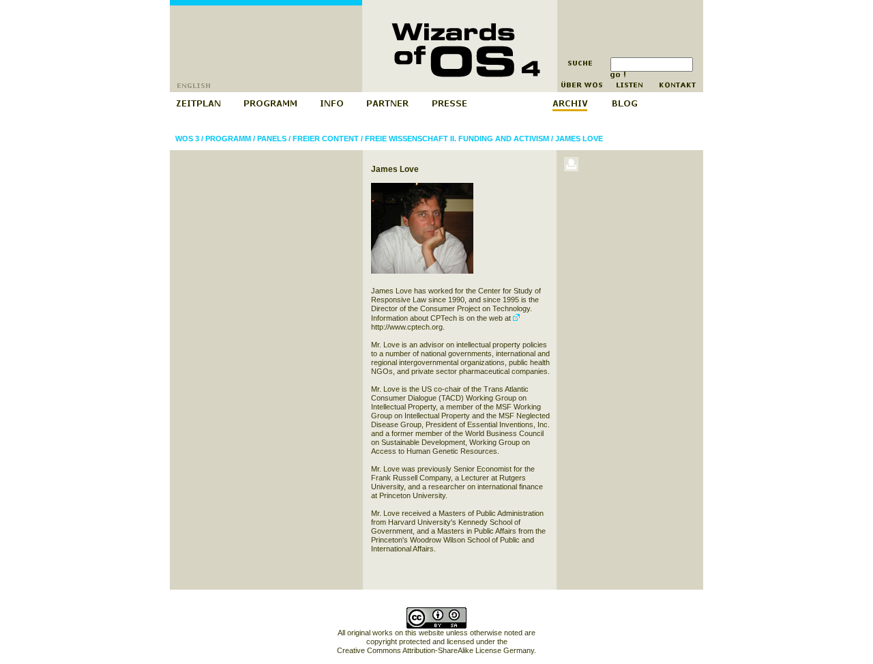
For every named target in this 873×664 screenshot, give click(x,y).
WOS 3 (187, 138)
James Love (579, 138)
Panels (271, 138)
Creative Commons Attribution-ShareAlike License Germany (435, 650)
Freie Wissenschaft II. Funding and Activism (457, 138)
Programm (228, 138)
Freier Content (326, 138)
